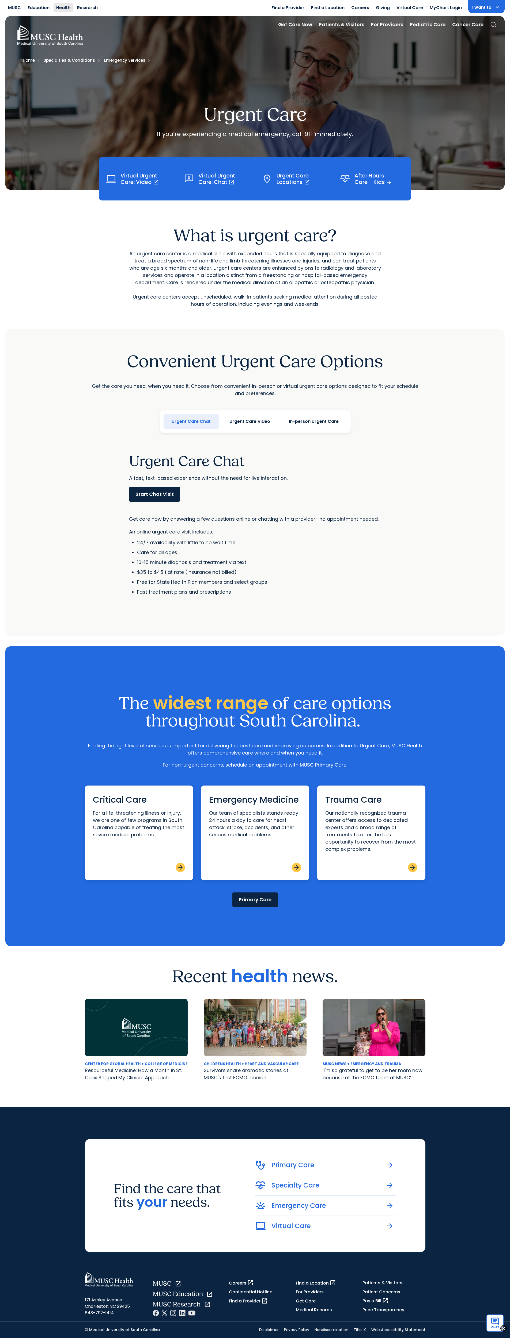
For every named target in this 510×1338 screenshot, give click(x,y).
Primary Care (255, 899)
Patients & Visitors (341, 24)
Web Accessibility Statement (398, 1329)
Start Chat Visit (154, 494)
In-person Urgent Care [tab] (314, 421)
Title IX (360, 1329)
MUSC (14, 8)
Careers (360, 8)
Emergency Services (124, 60)
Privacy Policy (296, 1329)
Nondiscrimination (331, 1329)
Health (63, 8)
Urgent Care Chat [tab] (191, 421)
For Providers (387, 24)
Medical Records (314, 1310)
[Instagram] (173, 1313)
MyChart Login (446, 8)
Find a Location (328, 8)
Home (29, 60)
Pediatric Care (427, 24)
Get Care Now (295, 24)
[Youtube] (191, 1313)
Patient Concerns (381, 1292)
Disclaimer (269, 1329)
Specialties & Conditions (69, 60)
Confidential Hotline (250, 1292)
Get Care (306, 1301)
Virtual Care (409, 8)
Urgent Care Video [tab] (249, 421)
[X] (164, 1313)
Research (87, 8)
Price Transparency (383, 1310)
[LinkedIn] (182, 1313)
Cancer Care (467, 24)
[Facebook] (156, 1313)
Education (39, 8)
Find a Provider (287, 8)
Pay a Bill (375, 1301)
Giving (383, 8)
